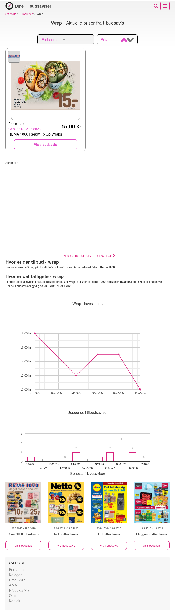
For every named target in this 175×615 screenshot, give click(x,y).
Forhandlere (19, 569)
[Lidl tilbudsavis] (109, 502)
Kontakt (15, 600)
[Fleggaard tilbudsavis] (152, 502)
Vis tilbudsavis (23, 545)
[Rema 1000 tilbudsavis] (23, 502)
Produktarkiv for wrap (87, 255)
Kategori (16, 574)
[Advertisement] (87, 196)
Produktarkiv (19, 590)
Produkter (17, 580)
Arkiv (13, 585)
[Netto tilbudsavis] (66, 502)
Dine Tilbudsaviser (33, 6)
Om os (14, 595)
